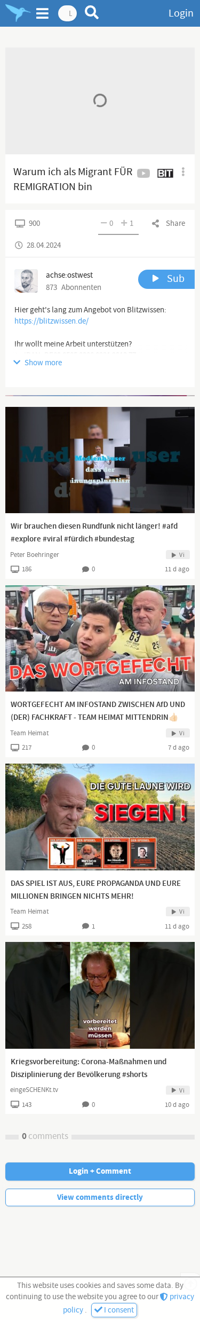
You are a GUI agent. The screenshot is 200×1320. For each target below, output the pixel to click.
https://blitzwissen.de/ (51, 321)
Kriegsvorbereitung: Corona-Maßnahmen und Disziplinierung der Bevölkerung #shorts (88, 1068)
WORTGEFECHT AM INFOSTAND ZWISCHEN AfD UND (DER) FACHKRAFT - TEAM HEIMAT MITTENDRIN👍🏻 (98, 711)
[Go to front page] (18, 13)
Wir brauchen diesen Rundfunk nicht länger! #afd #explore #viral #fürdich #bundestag (94, 533)
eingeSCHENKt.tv (34, 1090)
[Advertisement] (100, 395)
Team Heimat (29, 733)
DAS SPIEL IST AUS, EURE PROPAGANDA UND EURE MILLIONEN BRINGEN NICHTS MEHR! (96, 890)
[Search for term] (92, 12)
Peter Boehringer (34, 555)
